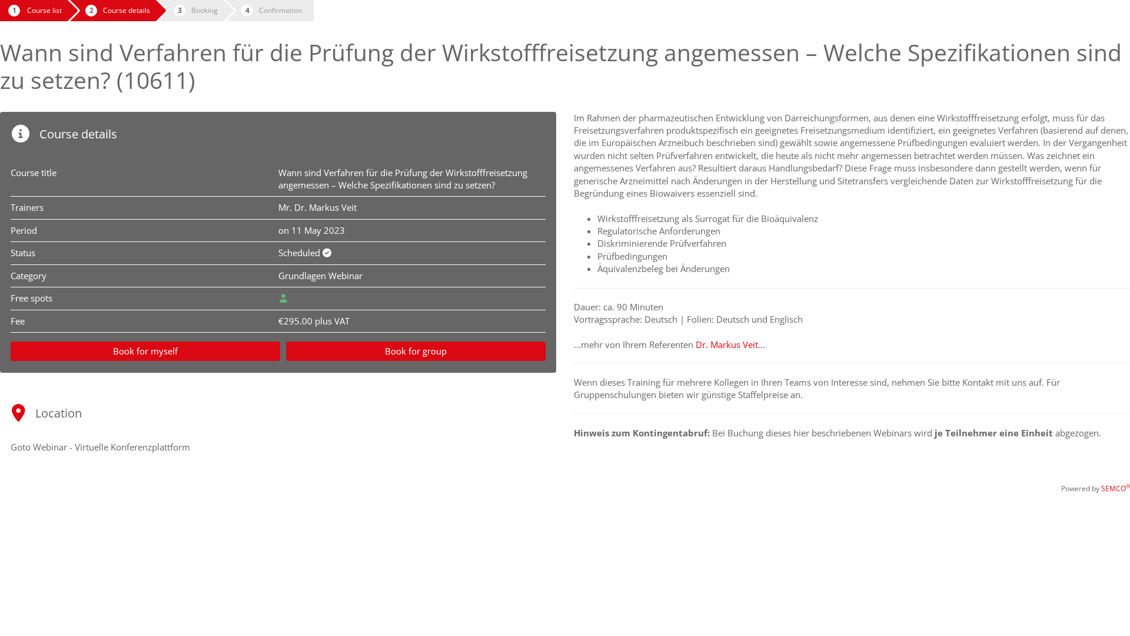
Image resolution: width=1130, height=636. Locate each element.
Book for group (416, 351)
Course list (44, 10)
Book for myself (145, 351)
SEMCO (1115, 488)
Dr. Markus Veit (727, 344)
